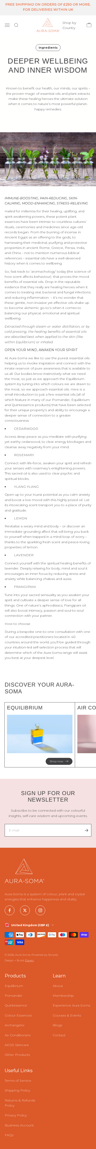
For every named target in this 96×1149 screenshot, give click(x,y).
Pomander (13, 995)
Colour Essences (18, 1015)
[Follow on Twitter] (25, 910)
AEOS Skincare (17, 1045)
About (58, 986)
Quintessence (16, 1005)
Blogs (57, 1025)
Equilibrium (14, 986)
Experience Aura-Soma (71, 1005)
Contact (59, 1035)
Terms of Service (18, 1080)
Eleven (29, 960)
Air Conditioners (18, 1035)
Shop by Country (69, 25)
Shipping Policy (17, 1090)
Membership (63, 995)
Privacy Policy (16, 1115)
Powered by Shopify (44, 954)
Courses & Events (67, 1015)
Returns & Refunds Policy (20, 1103)
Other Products (17, 1055)
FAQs (9, 1135)
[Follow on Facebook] (9, 910)
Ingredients (48, 47)
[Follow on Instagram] (40, 910)
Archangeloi (14, 1025)
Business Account (19, 1125)
